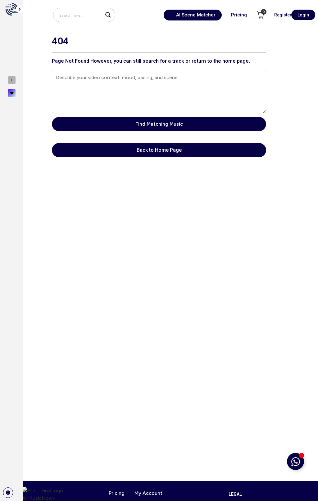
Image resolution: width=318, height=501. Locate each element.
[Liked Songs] (11, 93)
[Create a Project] (11, 80)
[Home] (11, 31)
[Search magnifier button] (108, 15)
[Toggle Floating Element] (295, 461)
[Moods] (11, 45)
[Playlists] (11, 59)
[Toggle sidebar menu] (19, 9)
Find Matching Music (159, 124)
